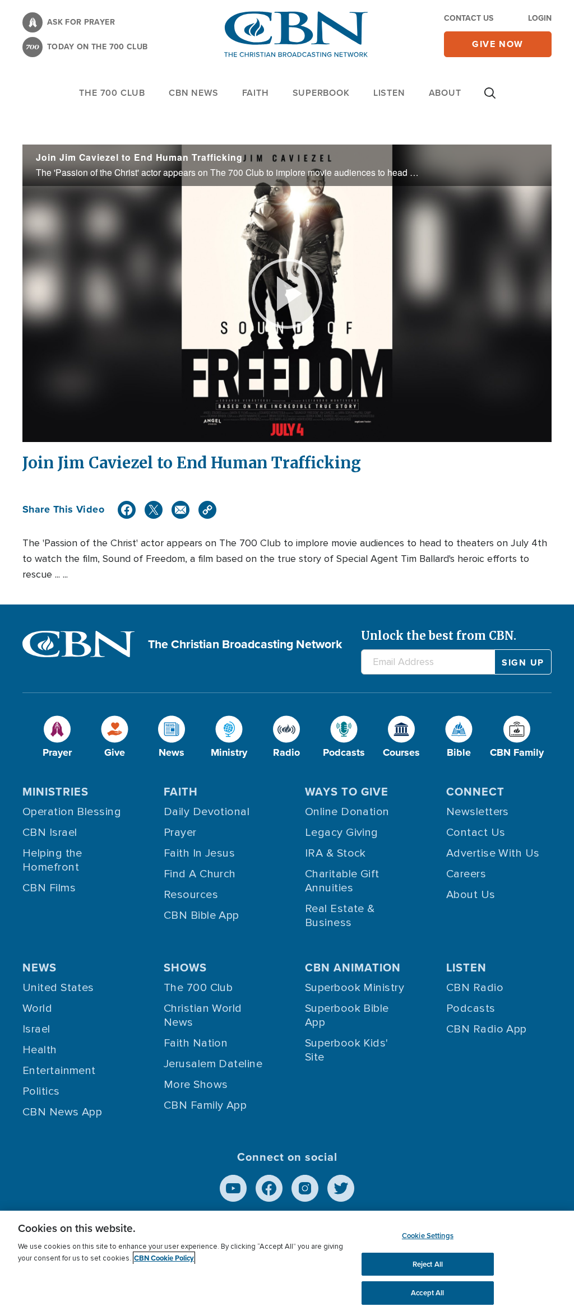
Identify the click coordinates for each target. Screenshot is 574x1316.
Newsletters (477, 812)
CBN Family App (205, 1105)
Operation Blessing (71, 812)
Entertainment (59, 1070)
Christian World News (203, 1015)
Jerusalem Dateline (213, 1064)
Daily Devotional (206, 812)
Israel (36, 1029)
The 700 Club (112, 92)
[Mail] (180, 510)
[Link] (207, 510)
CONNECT (475, 791)
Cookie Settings (427, 1235)
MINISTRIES (55, 791)
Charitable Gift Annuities (342, 881)
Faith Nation (196, 1043)
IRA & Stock (335, 853)
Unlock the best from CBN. (438, 636)
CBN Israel (49, 832)
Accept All (427, 1292)
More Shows (196, 1084)
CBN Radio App (486, 1029)
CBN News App (62, 1112)
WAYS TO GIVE (346, 791)
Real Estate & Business (340, 915)
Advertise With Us (493, 853)
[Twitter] (154, 510)
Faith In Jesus (199, 853)
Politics (41, 1091)
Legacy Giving (341, 832)
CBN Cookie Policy (164, 1258)
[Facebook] (127, 510)
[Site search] (490, 98)
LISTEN (389, 92)
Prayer (180, 832)
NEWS (39, 967)
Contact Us (468, 18)
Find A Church (200, 874)
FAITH (255, 92)
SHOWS (185, 967)
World (37, 1008)
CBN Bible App (201, 915)
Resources (191, 894)
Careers (466, 874)
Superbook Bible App (347, 1015)
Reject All (428, 1264)
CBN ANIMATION (353, 967)
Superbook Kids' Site (346, 1050)
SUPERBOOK (321, 92)
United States (58, 987)
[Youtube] (233, 1188)
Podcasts (471, 1008)
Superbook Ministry (354, 987)
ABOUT (445, 92)
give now (498, 44)
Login (540, 18)
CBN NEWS (193, 92)
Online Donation (347, 812)
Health (39, 1050)
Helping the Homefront (52, 860)
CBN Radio (474, 987)
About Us (471, 894)
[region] (287, 1263)
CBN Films (49, 888)
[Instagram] (304, 1188)
